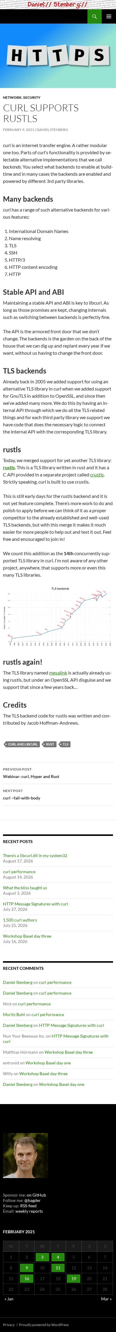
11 (58, 1267)
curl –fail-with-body (21, 794)
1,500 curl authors (20, 919)
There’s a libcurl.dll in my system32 (35, 855)
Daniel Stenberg (52, 129)
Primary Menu (109, 16)
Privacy (9, 1324)
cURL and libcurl (23, 744)
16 (26, 1278)
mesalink (58, 672)
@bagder (32, 1200)
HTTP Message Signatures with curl (35, 903)
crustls (97, 474)
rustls (9, 467)
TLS (65, 744)
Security (31, 97)
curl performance (19, 871)
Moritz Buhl (14, 1014)
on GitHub (36, 1194)
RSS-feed (28, 1205)
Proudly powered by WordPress (44, 1324)
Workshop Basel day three (27, 936)
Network (12, 97)
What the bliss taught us (25, 887)
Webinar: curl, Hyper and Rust (31, 773)
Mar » (106, 1298)
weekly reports (29, 1211)
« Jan (8, 1298)
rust (50, 744)
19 (73, 1278)
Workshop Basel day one (48, 1062)
